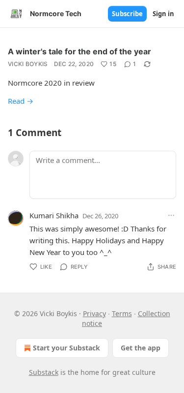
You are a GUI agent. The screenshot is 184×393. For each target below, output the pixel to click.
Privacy (94, 313)
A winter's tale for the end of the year (79, 51)
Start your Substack (66, 347)
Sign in (163, 13)
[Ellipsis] (171, 215)
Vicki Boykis (28, 64)
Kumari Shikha (54, 215)
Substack (43, 372)
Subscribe (127, 13)
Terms (122, 313)
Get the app (140, 347)
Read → (20, 101)
